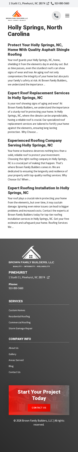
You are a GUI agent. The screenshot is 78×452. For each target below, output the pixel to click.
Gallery (12, 354)
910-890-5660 (16, 288)
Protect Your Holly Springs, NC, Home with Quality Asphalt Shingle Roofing (38, 50)
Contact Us (14, 372)
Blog (11, 366)
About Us (14, 348)
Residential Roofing (19, 316)
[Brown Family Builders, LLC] (22, 16)
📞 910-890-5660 (60, 3)
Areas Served (16, 360)
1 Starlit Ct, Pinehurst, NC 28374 (29, 3)
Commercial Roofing (20, 322)
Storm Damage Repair (20, 328)
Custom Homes (17, 310)
